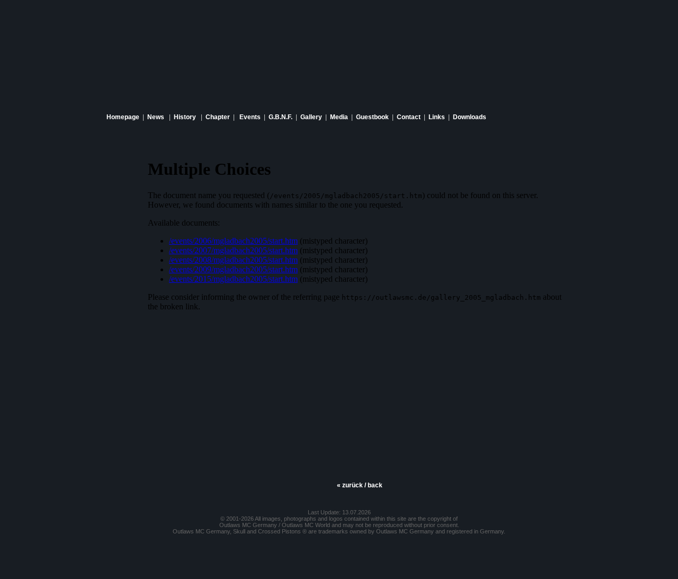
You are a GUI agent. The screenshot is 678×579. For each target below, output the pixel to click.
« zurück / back (359, 485)
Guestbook (372, 117)
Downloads (469, 117)
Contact (409, 117)
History (185, 117)
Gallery (311, 117)
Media (339, 117)
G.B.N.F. (280, 117)
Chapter (218, 117)
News (155, 117)
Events (250, 117)
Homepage (122, 117)
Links (437, 117)
